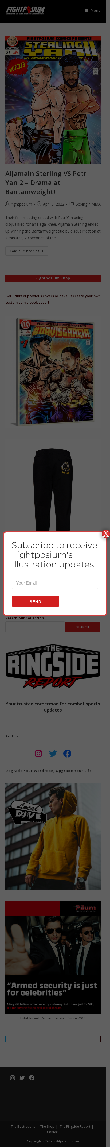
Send (35, 602)
